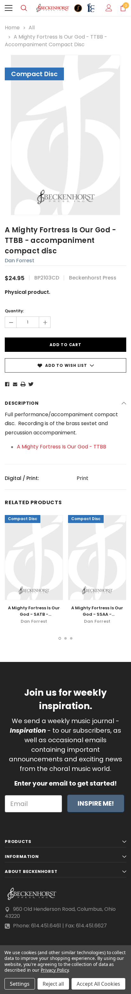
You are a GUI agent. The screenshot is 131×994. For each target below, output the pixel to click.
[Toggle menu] (8, 8)
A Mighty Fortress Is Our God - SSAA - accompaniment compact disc (97, 617)
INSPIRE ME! (96, 803)
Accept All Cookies (98, 983)
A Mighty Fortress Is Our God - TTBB (61, 446)
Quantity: (14, 311)
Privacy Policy (54, 970)
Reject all (53, 983)
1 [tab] (60, 638)
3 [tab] (71, 638)
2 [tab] (65, 638)
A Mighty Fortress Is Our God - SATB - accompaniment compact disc (34, 617)
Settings (20, 983)
